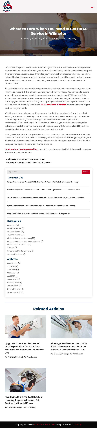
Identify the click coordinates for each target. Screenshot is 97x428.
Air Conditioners (13, 231)
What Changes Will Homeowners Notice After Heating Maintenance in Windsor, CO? (43, 190)
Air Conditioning (13, 235)
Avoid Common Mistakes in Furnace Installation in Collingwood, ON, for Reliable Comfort (45, 198)
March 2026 (12, 279)
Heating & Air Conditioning (64, 38)
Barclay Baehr (30, 38)
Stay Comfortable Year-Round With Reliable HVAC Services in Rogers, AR (38, 213)
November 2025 (13, 292)
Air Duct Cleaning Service (17, 244)
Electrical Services (14, 254)
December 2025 (13, 289)
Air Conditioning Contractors (19, 238)
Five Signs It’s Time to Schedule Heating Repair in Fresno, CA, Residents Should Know (24, 400)
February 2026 (13, 282)
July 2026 (11, 266)
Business (10, 248)
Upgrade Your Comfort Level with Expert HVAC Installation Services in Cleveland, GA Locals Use (24, 348)
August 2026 (12, 263)
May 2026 (11, 273)
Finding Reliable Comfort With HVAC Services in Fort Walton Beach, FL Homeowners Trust (69, 346)
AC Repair (11, 225)
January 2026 (12, 286)
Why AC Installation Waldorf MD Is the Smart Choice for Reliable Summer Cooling (42, 182)
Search (86, 172)
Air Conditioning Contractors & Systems (23, 241)
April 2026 (11, 276)
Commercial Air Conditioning (19, 251)
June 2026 (11, 269)
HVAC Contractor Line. (44, 424)
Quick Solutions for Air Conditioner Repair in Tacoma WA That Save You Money (41, 206)
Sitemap (77, 424)
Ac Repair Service (14, 228)
